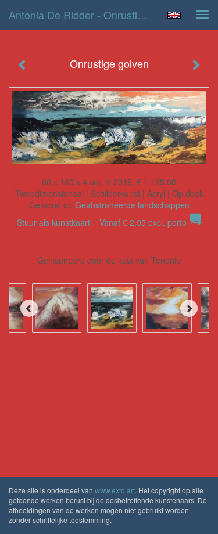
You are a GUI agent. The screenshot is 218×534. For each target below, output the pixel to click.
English (174, 15)
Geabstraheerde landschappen (132, 205)
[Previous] (29, 308)
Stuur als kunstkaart (102, 222)
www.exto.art (115, 490)
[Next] (189, 308)
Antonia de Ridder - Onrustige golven (83, 14)
